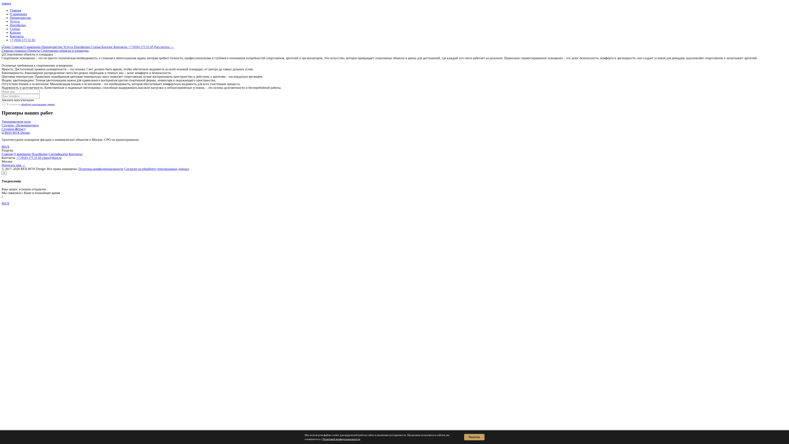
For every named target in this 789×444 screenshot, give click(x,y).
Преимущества (20, 18)
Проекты (34, 50)
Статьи (15, 29)
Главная (15, 10)
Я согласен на (31, 104)
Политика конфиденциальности (100, 169)
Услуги (15, 21)
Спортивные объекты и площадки (65, 50)
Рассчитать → (164, 47)
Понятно (474, 437)
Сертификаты (58, 154)
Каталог (15, 32)
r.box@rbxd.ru (51, 158)
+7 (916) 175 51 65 (22, 40)
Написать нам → (13, 165)
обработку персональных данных (38, 104)
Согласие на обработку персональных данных (156, 169)
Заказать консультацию (18, 100)
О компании (18, 14)
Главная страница (14, 50)
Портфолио (18, 25)
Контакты (17, 36)
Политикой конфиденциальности (341, 439)
